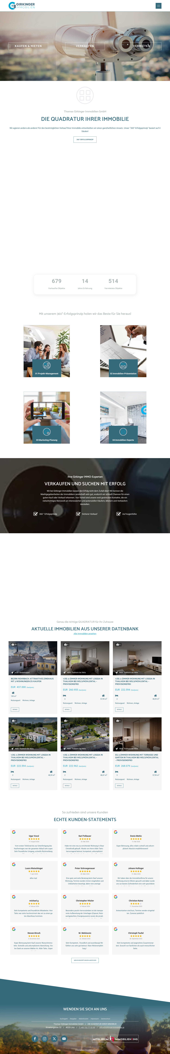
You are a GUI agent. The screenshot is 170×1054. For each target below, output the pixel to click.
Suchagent (64, 1019)
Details (15, 709)
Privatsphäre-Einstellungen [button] (85, 1050)
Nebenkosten (83, 1019)
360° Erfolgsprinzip (85, 139)
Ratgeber (73, 1019)
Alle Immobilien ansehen (85, 633)
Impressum (95, 1019)
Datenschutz (105, 1019)
